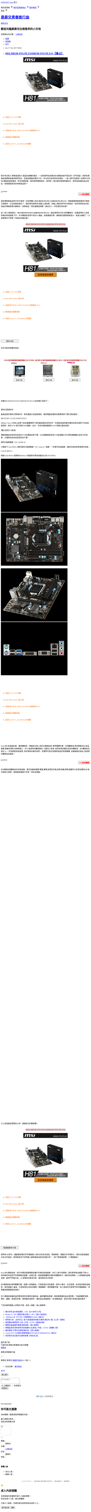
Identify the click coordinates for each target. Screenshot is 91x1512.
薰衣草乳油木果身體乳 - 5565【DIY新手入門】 (23, 1312)
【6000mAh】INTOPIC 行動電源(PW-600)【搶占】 (25, 1317)
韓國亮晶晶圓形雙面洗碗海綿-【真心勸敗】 (22, 1325)
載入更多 (5, 1375)
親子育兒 (18, 1366)
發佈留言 (5, 1388)
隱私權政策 (58, 1481)
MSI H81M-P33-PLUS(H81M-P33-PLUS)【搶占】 (34, 53)
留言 (20, 1360)
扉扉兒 (3, 1348)
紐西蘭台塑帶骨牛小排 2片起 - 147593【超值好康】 (25, 1322)
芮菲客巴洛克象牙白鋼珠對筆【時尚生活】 (22, 1336)
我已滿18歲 (5, 1507)
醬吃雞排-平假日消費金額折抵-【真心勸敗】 (22, 1330)
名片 (7, 44)
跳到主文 (4, 23)
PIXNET (28, 1481)
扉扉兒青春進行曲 (15, 17)
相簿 (7, 39)
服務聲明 (66, 1481)
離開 (12, 1507)
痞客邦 (15, 1360)
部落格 (8, 41)
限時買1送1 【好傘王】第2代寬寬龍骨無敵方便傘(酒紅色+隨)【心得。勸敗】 (35, 1320)
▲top (3, 1370)
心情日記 (19, 34)
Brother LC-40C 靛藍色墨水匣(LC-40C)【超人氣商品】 (26, 1314)
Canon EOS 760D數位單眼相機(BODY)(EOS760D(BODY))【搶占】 (31, 1333)
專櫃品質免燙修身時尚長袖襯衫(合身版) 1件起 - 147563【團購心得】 (32, 1328)
